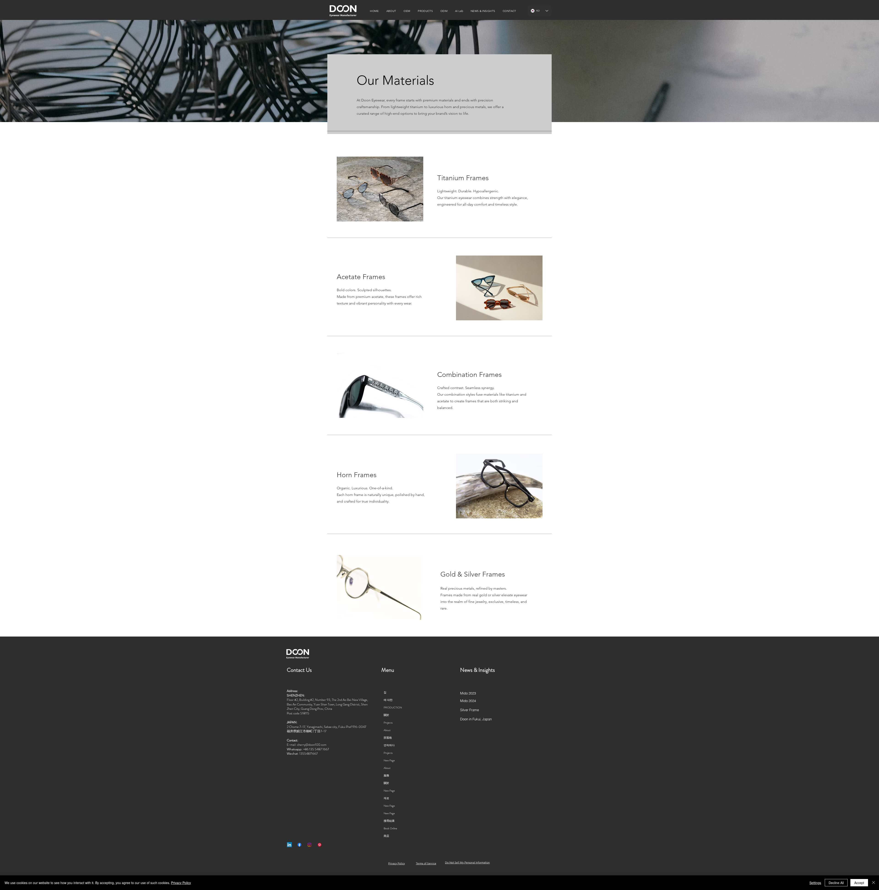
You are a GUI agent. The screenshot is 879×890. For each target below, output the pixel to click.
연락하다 (389, 745)
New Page (389, 760)
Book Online (390, 828)
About (387, 730)
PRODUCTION (393, 707)
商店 (386, 836)
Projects (388, 723)
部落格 (388, 738)
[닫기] (873, 882)
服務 (386, 775)
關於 (386, 715)
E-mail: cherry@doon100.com (306, 744)
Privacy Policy (181, 882)
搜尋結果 (389, 821)
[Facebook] (299, 844)
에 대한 (388, 700)
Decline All (836, 882)
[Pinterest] (319, 844)
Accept (859, 882)
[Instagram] (309, 844)
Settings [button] (815, 882)
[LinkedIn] (289, 844)
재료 (386, 798)
